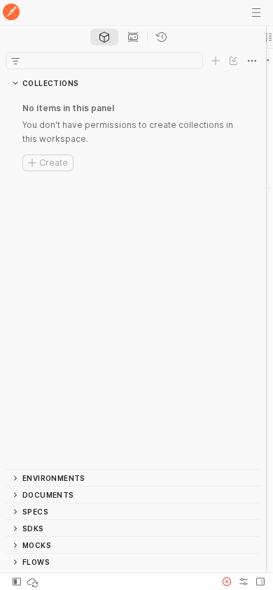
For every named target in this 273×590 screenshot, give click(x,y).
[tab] (104, 37)
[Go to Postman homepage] (11, 12)
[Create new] (215, 60)
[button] (226, 581)
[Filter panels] (15, 61)
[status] (33, 582)
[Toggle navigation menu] (256, 12)
